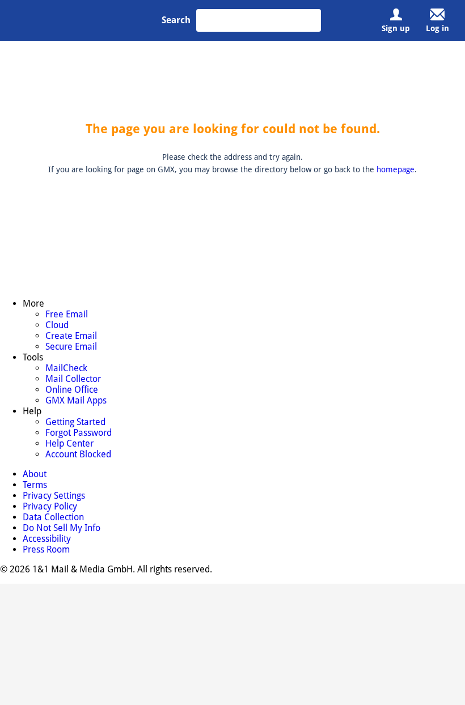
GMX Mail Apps (207, 393)
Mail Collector (206, 361)
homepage (396, 169)
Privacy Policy (177, 441)
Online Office (205, 377)
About (44, 441)
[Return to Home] (81, 23)
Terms (73, 441)
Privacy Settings (119, 441)
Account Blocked (327, 393)
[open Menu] (23, 20)
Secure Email (87, 393)
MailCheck (200, 345)
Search (176, 20)
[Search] (309, 20)
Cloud (77, 361)
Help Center (319, 377)
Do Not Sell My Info (300, 441)
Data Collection (234, 441)
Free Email (83, 345)
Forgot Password (327, 361)
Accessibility (362, 441)
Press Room (412, 441)
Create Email (86, 377)
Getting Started (324, 345)
